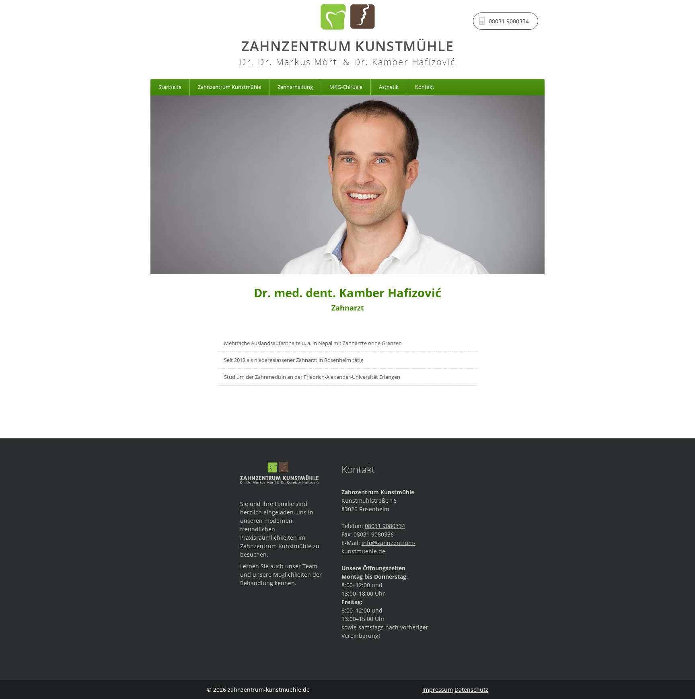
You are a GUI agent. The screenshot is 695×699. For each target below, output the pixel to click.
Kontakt (424, 86)
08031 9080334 (385, 526)
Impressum (437, 689)
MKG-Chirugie (345, 86)
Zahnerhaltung (295, 86)
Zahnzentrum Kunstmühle (229, 86)
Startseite (169, 86)
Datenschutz (471, 689)
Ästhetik (389, 86)
